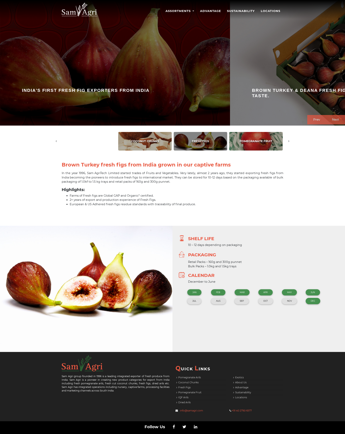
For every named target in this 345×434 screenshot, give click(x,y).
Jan (194, 292)
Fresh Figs (184, 387)
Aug (218, 301)
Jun (313, 292)
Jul (194, 301)
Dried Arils (184, 402)
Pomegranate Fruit (189, 392)
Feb (218, 292)
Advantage (210, 11)
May (289, 292)
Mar (242, 292)
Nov (289, 301)
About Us (241, 382)
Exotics (239, 377)
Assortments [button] (179, 11)
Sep (242, 301)
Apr (265, 292)
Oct (265, 301)
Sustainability (241, 11)
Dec (313, 301)
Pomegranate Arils (189, 377)
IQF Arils (183, 397)
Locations (270, 11)
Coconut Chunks (188, 382)
